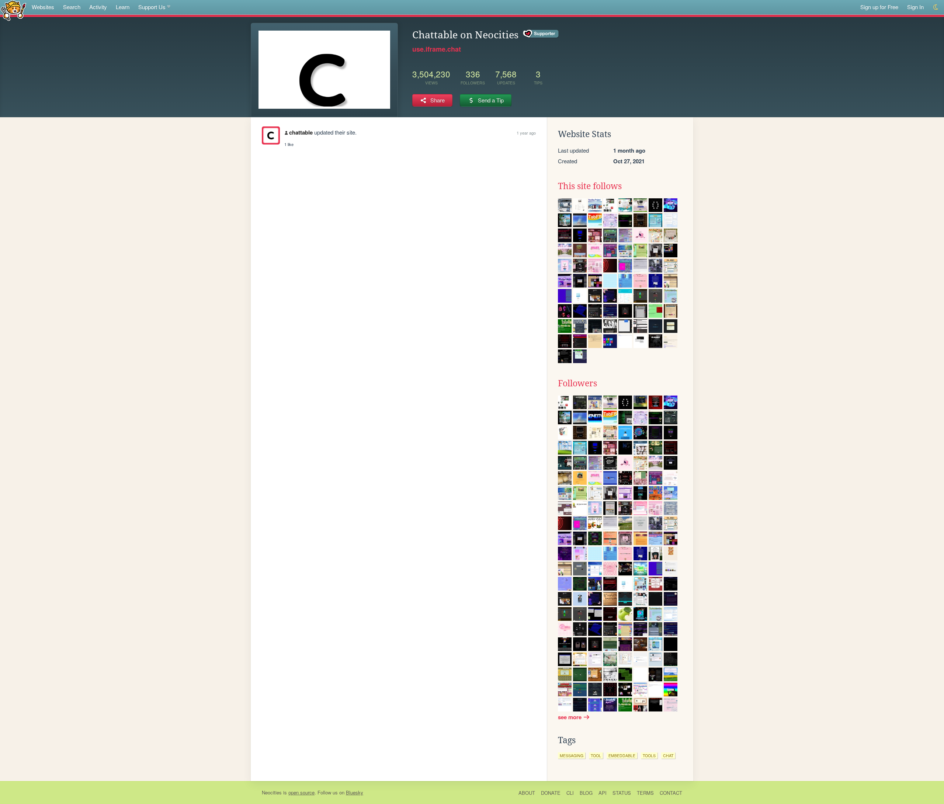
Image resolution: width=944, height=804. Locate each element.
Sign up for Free (879, 7)
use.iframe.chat (436, 49)
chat (668, 755)
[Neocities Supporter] (541, 33)
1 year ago (526, 133)
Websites (43, 7)
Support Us (152, 7)
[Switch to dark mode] (936, 7)
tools (649, 755)
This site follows (590, 186)
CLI (570, 792)
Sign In (915, 7)
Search (71, 7)
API (602, 792)
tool (596, 755)
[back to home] (13, 10)
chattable (301, 132)
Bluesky (354, 792)
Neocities (272, 792)
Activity (98, 7)
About (526, 792)
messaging (571, 755)
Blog (586, 792)
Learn (122, 7)
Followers (577, 383)
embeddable (621, 755)
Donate (550, 792)
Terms (645, 792)
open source (301, 792)
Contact (671, 792)
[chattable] (270, 135)
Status (621, 792)
